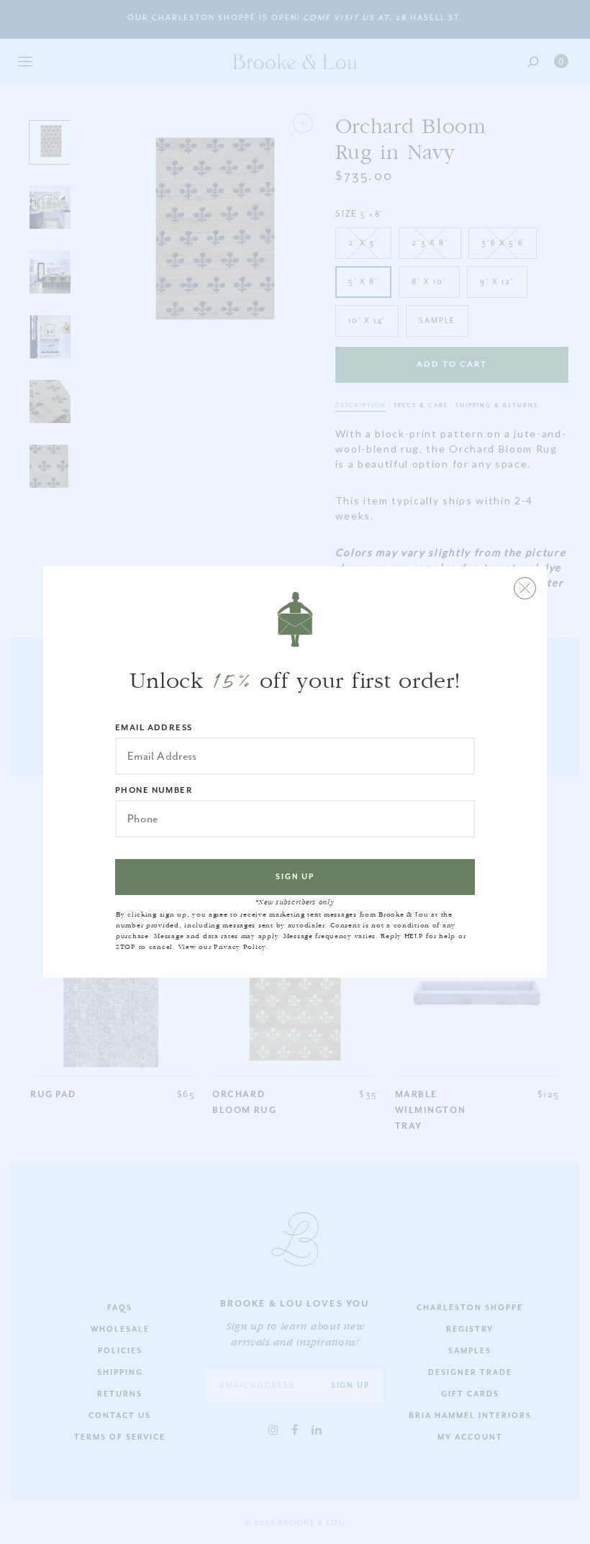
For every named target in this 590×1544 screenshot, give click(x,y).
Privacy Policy (240, 947)
